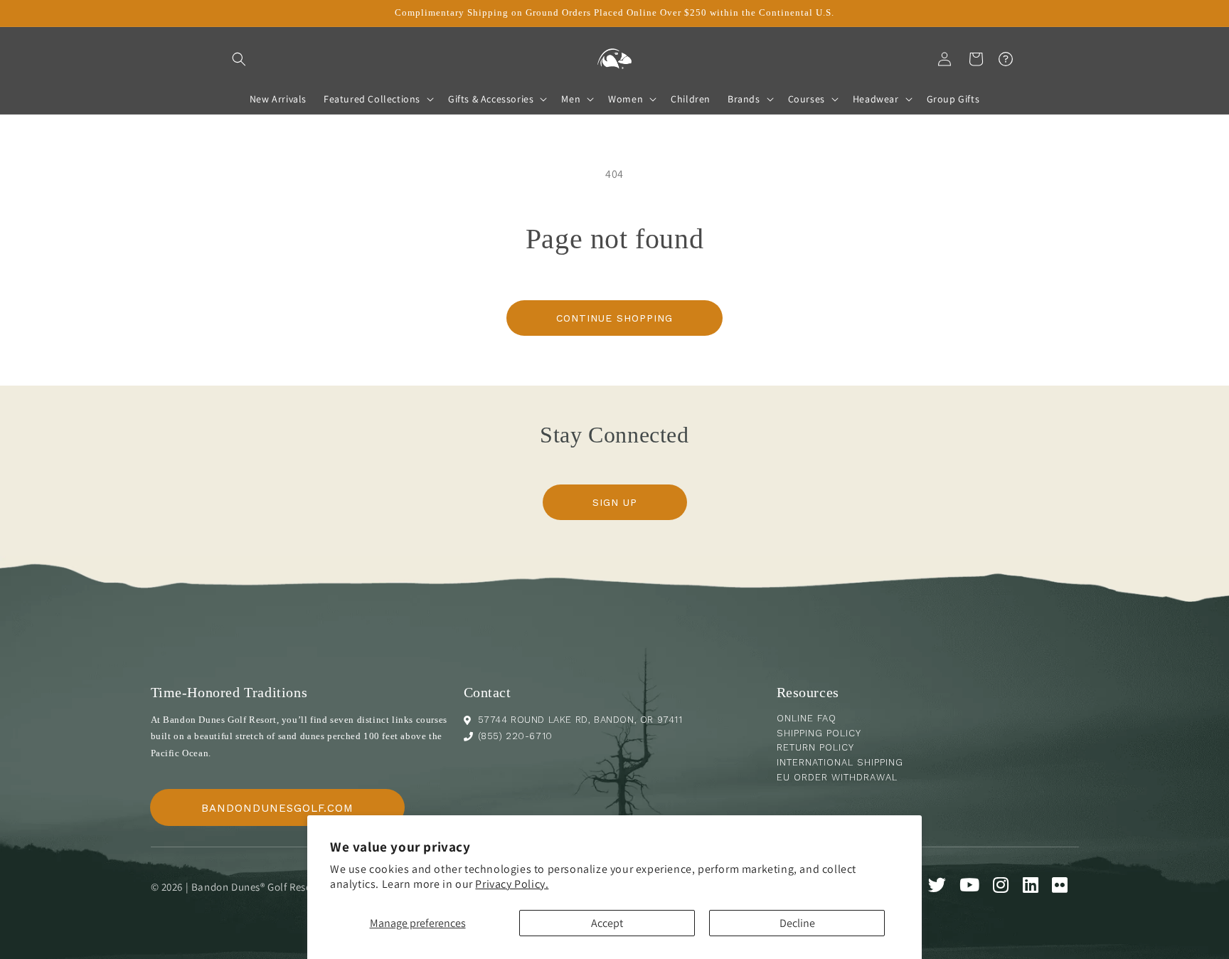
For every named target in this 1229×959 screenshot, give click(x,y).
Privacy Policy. (511, 883)
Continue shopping (614, 318)
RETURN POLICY (815, 747)
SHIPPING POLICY (819, 733)
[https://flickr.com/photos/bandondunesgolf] (1065, 887)
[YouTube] (975, 887)
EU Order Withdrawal (837, 777)
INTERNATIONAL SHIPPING (840, 762)
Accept (607, 923)
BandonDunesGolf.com (277, 808)
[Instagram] (1006, 887)
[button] (239, 59)
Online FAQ (806, 718)
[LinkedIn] (1036, 887)
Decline (797, 923)
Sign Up (614, 502)
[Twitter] (942, 887)
